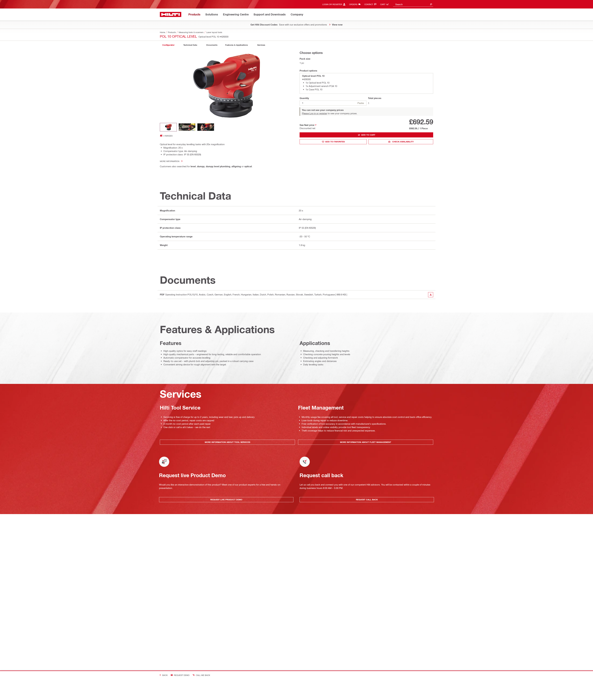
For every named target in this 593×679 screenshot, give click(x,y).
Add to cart (368, 135)
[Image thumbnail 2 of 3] (187, 127)
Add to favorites (335, 141)
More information (169, 161)
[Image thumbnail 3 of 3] (205, 127)
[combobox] (413, 4)
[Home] (170, 14)
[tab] (168, 45)
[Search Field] (431, 4)
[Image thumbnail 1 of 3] (168, 127)
